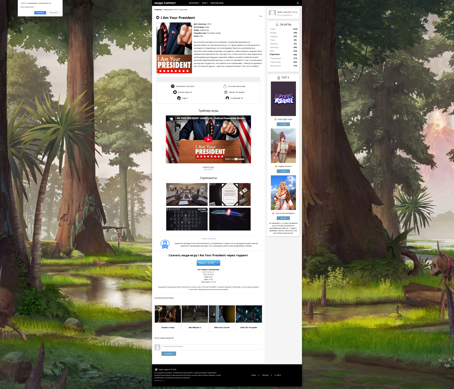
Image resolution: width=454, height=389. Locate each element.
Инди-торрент (165, 3)
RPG (272, 51)
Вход (290, 15)
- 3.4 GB (206, 263)
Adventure (274, 47)
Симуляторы (275, 62)
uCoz (163, 380)
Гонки (272, 40)
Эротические (275, 66)
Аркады (273, 33)
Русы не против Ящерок (285, 213)
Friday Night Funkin (285, 119)
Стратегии (274, 54)
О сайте (278, 375)
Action (272, 29)
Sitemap (265, 375)
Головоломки (275, 58)
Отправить (168, 353)
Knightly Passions (285, 166)
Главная (158, 9)
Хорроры (273, 36)
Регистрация (282, 15)
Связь (253, 375)
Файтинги (274, 44)
